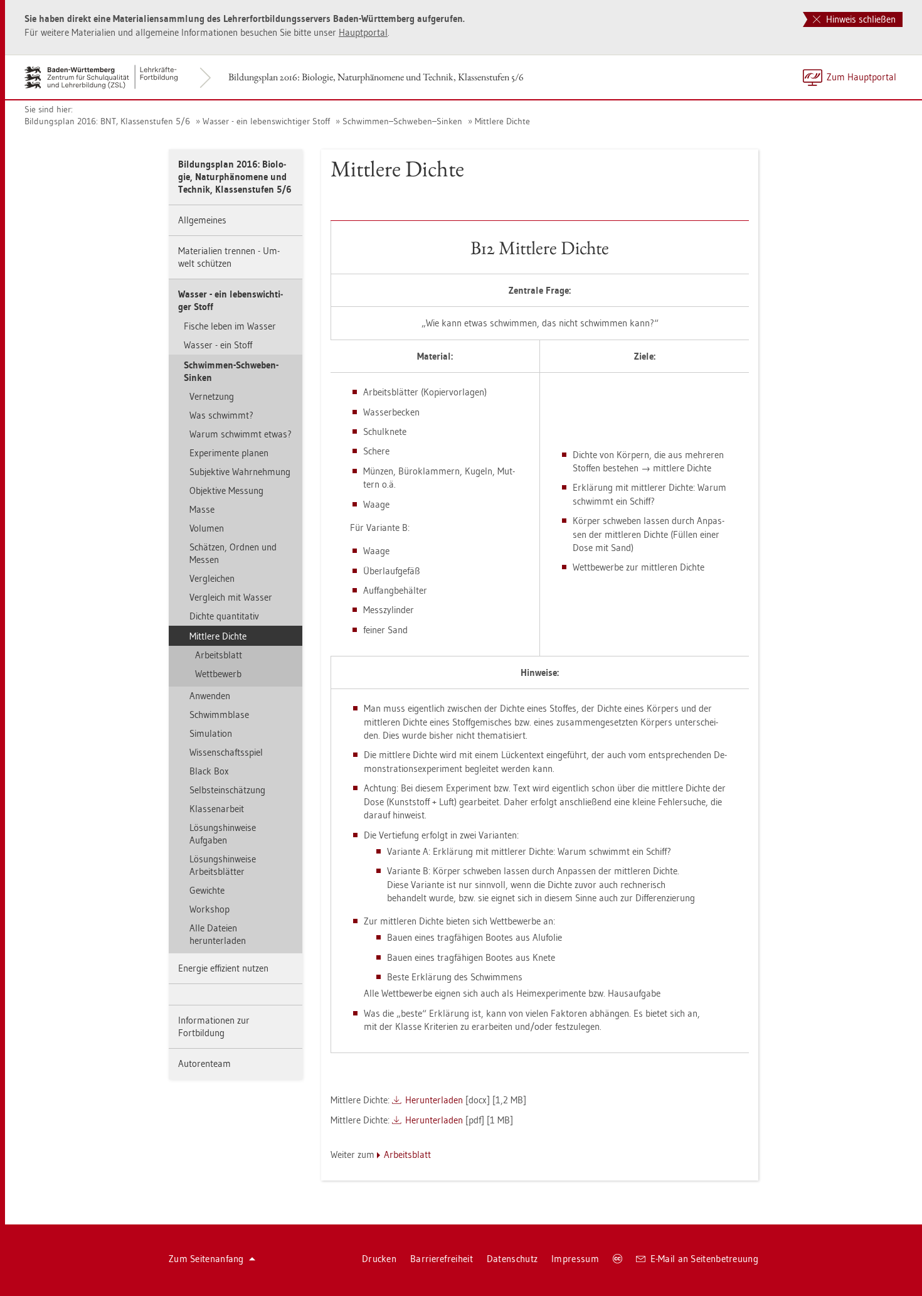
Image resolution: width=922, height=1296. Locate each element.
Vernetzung (211, 396)
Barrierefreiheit (441, 1259)
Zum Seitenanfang (206, 1259)
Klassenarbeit (216, 809)
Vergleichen (212, 578)
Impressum (575, 1259)
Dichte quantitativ (224, 616)
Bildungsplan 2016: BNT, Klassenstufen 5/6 (107, 121)
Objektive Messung (226, 490)
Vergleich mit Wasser (230, 597)
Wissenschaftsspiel (226, 752)
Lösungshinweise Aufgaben (222, 834)
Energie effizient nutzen (223, 968)
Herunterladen (434, 1100)
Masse (202, 509)
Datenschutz (512, 1259)
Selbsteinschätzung (227, 790)
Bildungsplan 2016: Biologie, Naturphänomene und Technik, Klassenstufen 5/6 (376, 77)
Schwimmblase (219, 714)
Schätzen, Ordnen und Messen (233, 553)
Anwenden (209, 696)
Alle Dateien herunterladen (217, 934)
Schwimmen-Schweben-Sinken (231, 371)
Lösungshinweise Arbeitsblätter (222, 865)
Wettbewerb (218, 674)
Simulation (210, 733)
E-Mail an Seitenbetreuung (704, 1259)
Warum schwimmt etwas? (240, 434)
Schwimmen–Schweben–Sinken (402, 121)
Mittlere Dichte (502, 121)
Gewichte (207, 890)
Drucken (379, 1259)
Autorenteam (204, 1063)
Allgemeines (202, 220)
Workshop (209, 909)
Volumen (206, 528)
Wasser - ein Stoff (218, 345)
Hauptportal (363, 32)
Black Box (209, 771)
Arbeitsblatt (218, 655)
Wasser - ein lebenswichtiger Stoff (266, 121)
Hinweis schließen (860, 19)
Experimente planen (228, 453)
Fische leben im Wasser (230, 326)
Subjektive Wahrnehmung (239, 472)
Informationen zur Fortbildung (214, 1026)
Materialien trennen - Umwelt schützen (229, 257)
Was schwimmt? (221, 415)
